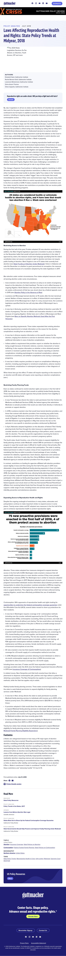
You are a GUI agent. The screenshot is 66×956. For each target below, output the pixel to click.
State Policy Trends (10, 859)
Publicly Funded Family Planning (24, 848)
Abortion (6, 844)
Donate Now (33, 916)
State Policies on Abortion (32, 844)
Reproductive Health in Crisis (26, 859)
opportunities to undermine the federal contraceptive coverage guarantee (30, 605)
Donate (57, 3)
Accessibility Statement (38, 943)
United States (20, 853)
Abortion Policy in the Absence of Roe (28, 292)
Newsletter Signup (26, 930)
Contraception (8, 848)
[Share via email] (13, 780)
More (10, 878)
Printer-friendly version (13, 784)
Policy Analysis (12, 26)
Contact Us (43, 930)
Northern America (9, 853)
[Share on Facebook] (9, 780)
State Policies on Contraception (45, 848)
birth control (39, 859)
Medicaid (47, 859)
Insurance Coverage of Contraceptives (26, 669)
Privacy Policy (24, 943)
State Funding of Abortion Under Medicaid (28, 264)
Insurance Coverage (16, 844)
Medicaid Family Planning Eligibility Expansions (20, 730)
